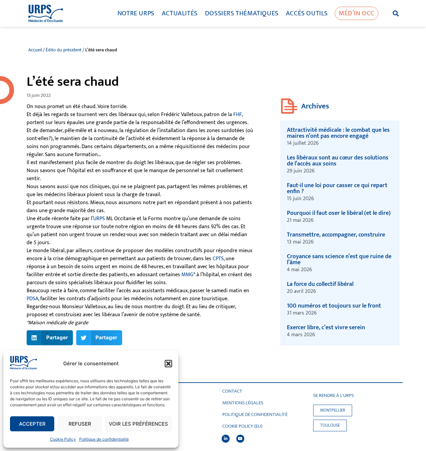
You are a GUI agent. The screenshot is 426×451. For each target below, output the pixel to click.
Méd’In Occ (356, 13)
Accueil (35, 50)
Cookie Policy (63, 439)
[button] (168, 363)
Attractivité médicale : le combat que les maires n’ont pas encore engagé (338, 133)
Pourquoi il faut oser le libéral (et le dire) (339, 213)
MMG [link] (187, 274)
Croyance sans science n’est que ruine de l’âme (339, 260)
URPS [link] (99, 218)
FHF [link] (237, 114)
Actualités (180, 13)
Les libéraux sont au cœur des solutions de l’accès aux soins (337, 161)
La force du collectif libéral (320, 284)
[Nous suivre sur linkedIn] (226, 439)
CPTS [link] (218, 258)
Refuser (80, 424)
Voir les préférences (138, 424)
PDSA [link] (32, 298)
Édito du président (64, 50)
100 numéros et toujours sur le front (334, 306)
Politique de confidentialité (104, 439)
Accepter (32, 424)
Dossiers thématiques (242, 13)
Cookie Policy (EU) (242, 426)
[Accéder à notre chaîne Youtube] (240, 439)
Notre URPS (135, 13)
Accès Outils (307, 13)
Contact (232, 391)
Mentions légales (242, 403)
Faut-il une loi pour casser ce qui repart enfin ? (337, 188)
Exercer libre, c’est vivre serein (326, 328)
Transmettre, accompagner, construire (336, 235)
